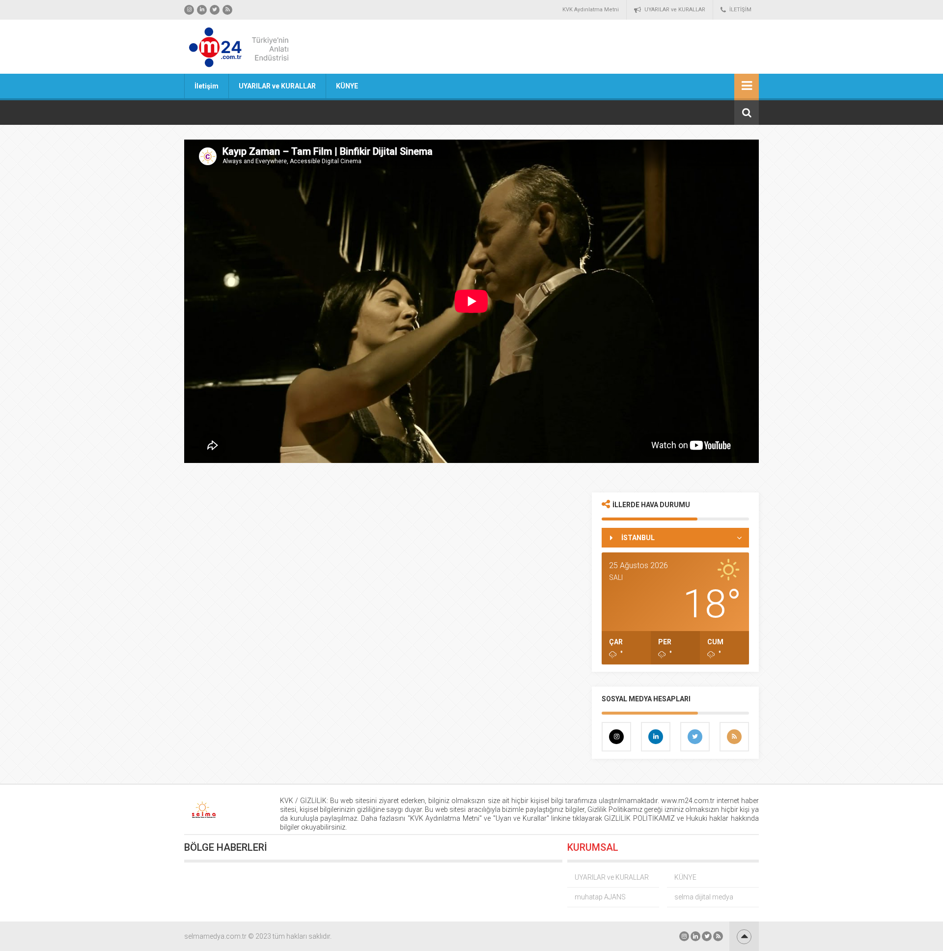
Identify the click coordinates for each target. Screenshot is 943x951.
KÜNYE (347, 86)
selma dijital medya (703, 897)
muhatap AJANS (600, 897)
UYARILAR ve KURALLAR (674, 9)
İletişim (206, 86)
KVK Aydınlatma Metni (590, 9)
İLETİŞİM (740, 9)
